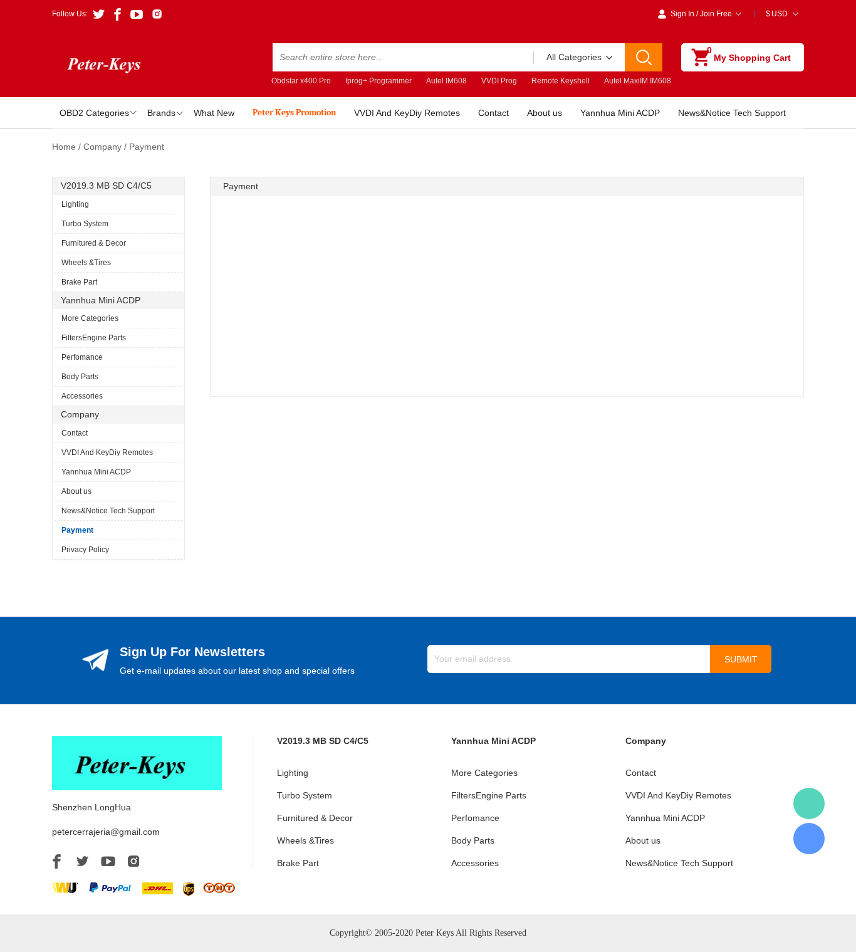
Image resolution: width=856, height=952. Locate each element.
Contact (493, 113)
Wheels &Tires (86, 262)
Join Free (716, 13)
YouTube (108, 861)
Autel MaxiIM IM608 (637, 80)
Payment (77, 530)
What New (214, 113)
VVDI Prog (499, 80)
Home (64, 147)
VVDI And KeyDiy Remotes (407, 113)
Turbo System (84, 223)
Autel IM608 (446, 80)
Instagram (133, 861)
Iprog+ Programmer (378, 80)
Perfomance (82, 357)
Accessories (82, 396)
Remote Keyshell (560, 80)
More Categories (89, 318)
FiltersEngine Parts (93, 337)
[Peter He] (809, 803)
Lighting (75, 204)
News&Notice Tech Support (732, 113)
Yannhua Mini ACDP (620, 113)
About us (544, 113)
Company (102, 147)
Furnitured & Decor (93, 243)
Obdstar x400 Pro (301, 80)
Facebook (56, 861)
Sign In (682, 13)
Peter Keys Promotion (294, 112)
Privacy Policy (85, 549)
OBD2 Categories (94, 113)
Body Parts (79, 376)
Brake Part (79, 282)
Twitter (82, 861)
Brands (161, 113)
